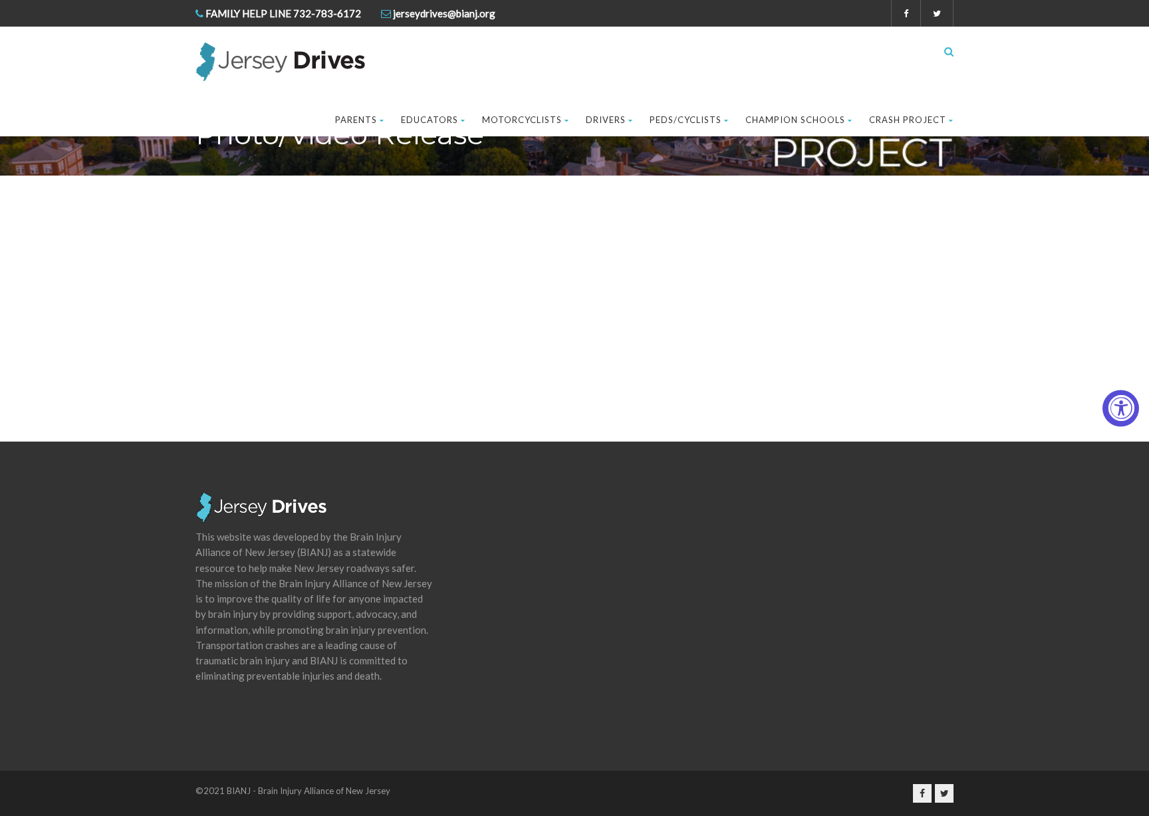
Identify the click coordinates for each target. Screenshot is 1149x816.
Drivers (606, 119)
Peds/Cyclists (685, 119)
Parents (356, 119)
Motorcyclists (522, 119)
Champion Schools (795, 119)
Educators (429, 119)
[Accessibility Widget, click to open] (1120, 408)
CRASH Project (907, 119)
